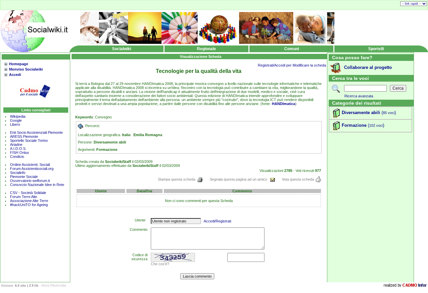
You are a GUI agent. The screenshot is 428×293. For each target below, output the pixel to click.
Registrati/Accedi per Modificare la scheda (292, 65)
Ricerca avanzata (358, 96)
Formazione (354, 125)
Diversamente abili (361, 112)
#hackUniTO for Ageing (29, 205)
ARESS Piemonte (24, 136)
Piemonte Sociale (24, 177)
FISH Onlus (19, 153)
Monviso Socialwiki (26, 69)
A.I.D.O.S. (18, 148)
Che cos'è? (160, 264)
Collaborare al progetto (368, 67)
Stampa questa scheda (176, 179)
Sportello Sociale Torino (29, 140)
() (388, 112)
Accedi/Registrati (217, 221)
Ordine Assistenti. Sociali (30, 165)
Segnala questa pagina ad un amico (239, 179)
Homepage (18, 64)
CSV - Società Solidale (28, 193)
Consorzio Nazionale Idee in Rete (37, 185)
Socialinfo (17, 173)
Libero (15, 124)
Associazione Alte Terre (29, 201)
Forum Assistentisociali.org (32, 169)
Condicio (17, 157)
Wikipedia (17, 116)
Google (16, 120)
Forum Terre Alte (24, 197)
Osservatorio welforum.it (30, 181)
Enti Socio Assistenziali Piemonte (36, 132)
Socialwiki (121, 48)
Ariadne (16, 144)
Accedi (15, 75)
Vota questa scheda (298, 179)
